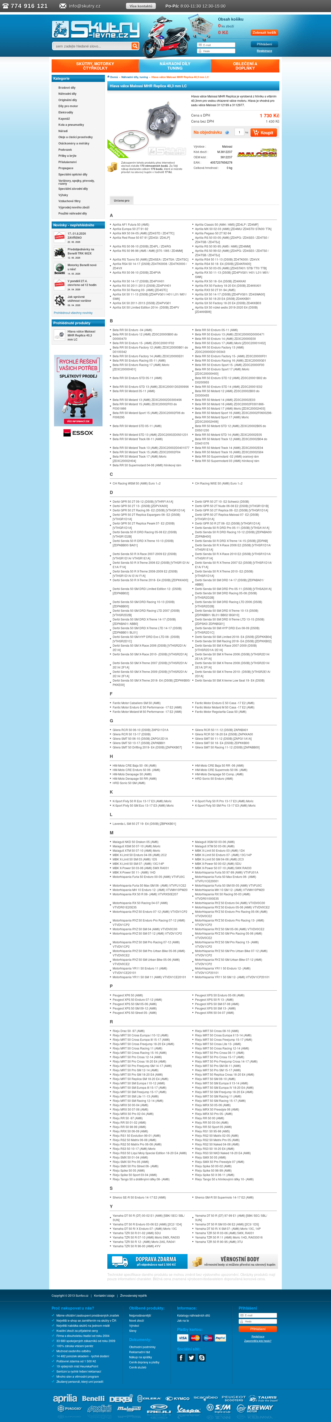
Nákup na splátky (140, 1357)
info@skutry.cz (85, 6)
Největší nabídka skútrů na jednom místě (83, 1325)
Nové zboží (136, 1320)
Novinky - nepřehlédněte (73, 224)
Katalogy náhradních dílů (193, 1315)
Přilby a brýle (67, 156)
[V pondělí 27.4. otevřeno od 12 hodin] (59, 284)
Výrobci (134, 1325)
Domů (114, 77)
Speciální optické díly (72, 174)
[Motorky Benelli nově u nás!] (59, 268)
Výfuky (63, 195)
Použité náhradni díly (72, 213)
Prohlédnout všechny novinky (73, 312)
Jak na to (183, 1320)
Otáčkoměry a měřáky (73, 143)
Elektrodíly (65, 112)
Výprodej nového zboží (73, 207)
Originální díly (67, 100)
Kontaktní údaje (104, 1295)
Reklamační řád (139, 1352)
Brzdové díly (67, 88)
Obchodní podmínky (142, 1347)
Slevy (132, 1330)
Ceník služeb (137, 1367)
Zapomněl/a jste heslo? (257, 1341)
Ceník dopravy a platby (144, 1362)
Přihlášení (264, 44)
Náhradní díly (67, 94)
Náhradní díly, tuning (134, 77)
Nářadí (63, 131)
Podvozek (65, 150)
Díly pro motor (68, 106)
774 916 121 (29, 6)
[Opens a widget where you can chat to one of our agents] (312, 1413)
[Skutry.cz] (96, 37)
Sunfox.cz (82, 1295)
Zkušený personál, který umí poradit (79, 1381)
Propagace (65, 168)
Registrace (264, 51)
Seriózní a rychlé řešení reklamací (78, 1371)
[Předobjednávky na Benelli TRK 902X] (59, 253)
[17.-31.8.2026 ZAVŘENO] (59, 237)
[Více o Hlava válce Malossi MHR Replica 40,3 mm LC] (59, 335)
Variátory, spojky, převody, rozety (76, 182)
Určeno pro (121, 200)
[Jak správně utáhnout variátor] (59, 300)
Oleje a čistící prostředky (75, 137)
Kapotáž (64, 119)
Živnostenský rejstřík (133, 1295)
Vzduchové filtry (69, 201)
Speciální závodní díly (73, 189)
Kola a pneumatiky (71, 125)
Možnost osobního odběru (73, 1351)
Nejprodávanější (140, 1315)
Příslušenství (67, 162)
